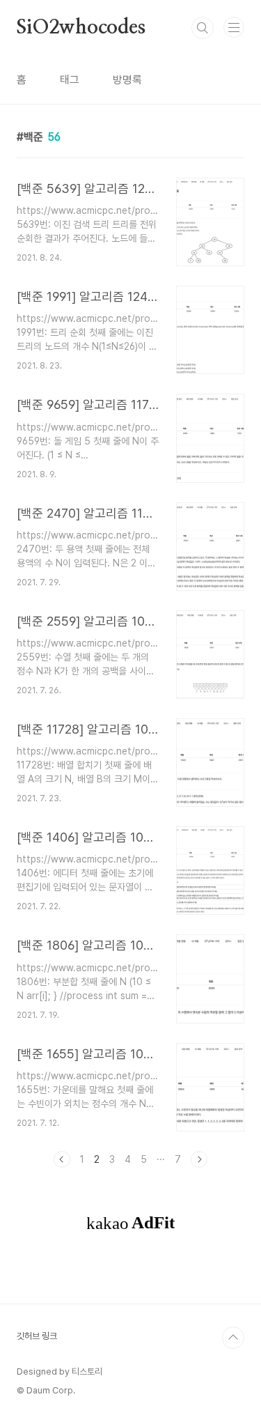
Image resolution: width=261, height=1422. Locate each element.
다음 (199, 1159)
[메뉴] (233, 27)
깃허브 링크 (37, 1336)
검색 (202, 27)
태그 (69, 79)
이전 (62, 1159)
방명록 (127, 79)
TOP (233, 1338)
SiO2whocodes (81, 28)
